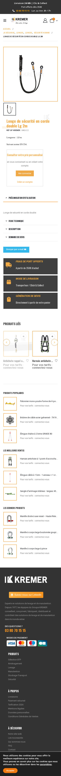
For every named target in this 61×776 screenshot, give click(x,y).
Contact (11, 749)
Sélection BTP (14, 659)
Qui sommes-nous (16, 742)
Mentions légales (16, 708)
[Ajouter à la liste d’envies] (27, 360)
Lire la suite (23, 336)
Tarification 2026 (15, 704)
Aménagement (15, 663)
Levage (11, 667)
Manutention (14, 671)
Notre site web (15, 734)
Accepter (10, 770)
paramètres (46, 764)
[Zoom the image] (26, 577)
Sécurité (12, 679)
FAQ (10, 745)
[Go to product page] (16, 344)
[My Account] (45, 20)
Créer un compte (25, 182)
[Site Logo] (18, 20)
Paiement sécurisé (16, 700)
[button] (5, 20)
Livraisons (13, 697)
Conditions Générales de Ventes (23, 716)
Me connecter (24, 173)
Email (16, 250)
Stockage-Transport (17, 675)
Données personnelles (18, 712)
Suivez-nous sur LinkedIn (27, 594)
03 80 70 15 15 (22, 10)
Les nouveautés (15, 738)
